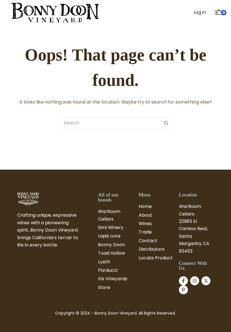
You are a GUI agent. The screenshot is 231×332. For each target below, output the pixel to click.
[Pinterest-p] (183, 289)
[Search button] (166, 122)
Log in (200, 12)
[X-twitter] (205, 280)
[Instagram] (194, 280)
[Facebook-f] (183, 280)
